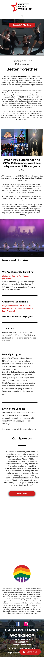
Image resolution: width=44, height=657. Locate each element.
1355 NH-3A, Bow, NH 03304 (22, 639)
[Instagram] (26, 624)
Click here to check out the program (17, 316)
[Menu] (22, 16)
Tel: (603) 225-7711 (22, 642)
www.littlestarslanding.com (25, 429)
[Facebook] (18, 624)
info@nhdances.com (22, 644)
